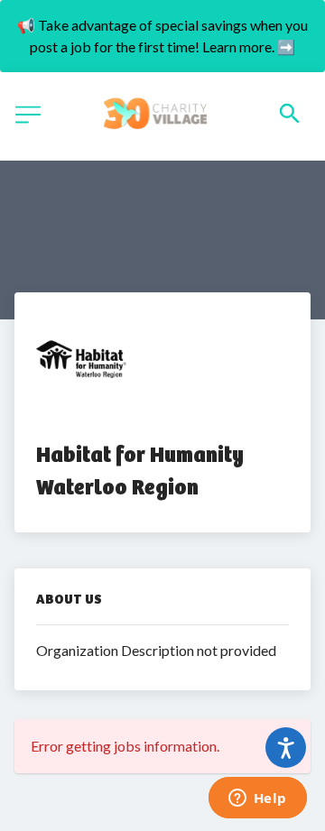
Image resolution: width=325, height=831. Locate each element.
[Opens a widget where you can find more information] (257, 799)
